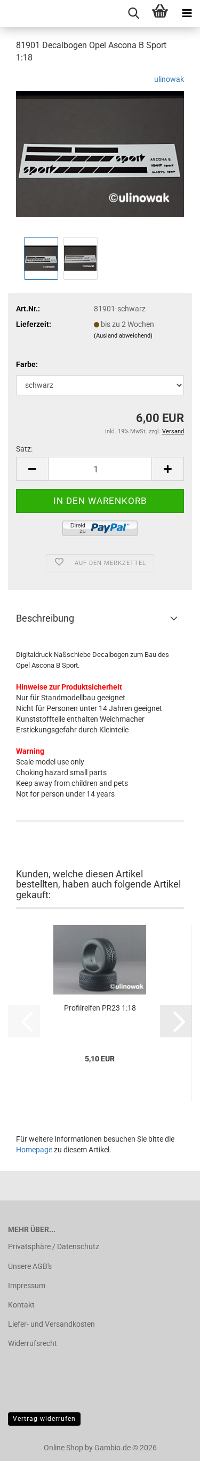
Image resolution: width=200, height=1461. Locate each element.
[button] (32, 469)
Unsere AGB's (30, 1266)
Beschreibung (45, 618)
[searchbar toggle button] (133, 13)
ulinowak (169, 79)
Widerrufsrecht (32, 1343)
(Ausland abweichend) (123, 335)
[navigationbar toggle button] (186, 13)
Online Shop (63, 1447)
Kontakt (21, 1305)
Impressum (26, 1285)
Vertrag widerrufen (44, 1418)
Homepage (34, 1149)
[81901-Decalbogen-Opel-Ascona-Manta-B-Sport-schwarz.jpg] (100, 153)
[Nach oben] (171, 1445)
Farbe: (27, 364)
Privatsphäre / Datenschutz (53, 1246)
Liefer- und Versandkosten (51, 1324)
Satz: (24, 449)
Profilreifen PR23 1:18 (100, 1008)
